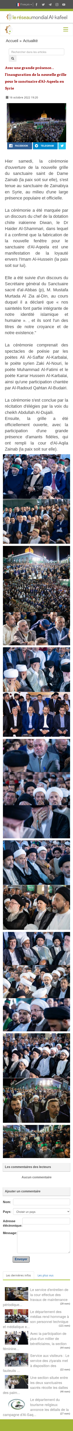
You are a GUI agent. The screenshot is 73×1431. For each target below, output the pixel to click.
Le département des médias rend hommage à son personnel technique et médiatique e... (36, 1319)
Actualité (30, 40)
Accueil (12, 40)
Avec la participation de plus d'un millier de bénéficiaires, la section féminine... (35, 1341)
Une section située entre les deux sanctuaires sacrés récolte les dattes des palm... (35, 1385)
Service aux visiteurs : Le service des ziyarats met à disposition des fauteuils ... (36, 1363)
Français (25, 4)
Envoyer (21, 1259)
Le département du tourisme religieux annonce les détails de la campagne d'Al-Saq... (36, 1407)
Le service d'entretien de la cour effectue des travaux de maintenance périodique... (35, 1297)
